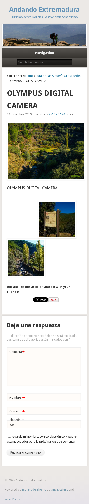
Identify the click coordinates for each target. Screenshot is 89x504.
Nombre (17, 399)
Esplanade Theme (34, 489)
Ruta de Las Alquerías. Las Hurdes (58, 76)
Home (29, 76)
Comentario (17, 353)
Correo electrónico (17, 415)
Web (12, 424)
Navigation (44, 53)
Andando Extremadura (44, 10)
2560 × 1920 (57, 114)
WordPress (12, 499)
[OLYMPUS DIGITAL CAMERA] (44, 150)
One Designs (59, 489)
